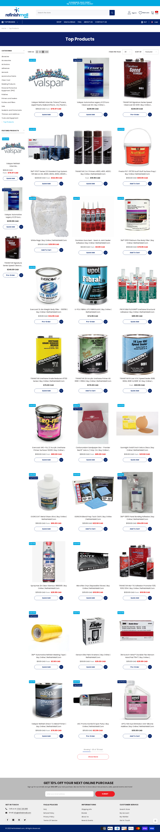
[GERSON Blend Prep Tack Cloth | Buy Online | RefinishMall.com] (93, 492)
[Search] (75, 12)
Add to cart (135, 184)
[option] (80, 3)
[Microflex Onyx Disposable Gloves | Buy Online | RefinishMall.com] (93, 561)
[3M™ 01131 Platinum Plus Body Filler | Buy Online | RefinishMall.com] (137, 216)
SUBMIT (105, 794)
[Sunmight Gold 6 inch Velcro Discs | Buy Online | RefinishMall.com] (137, 423)
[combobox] (72, 12)
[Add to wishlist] (21, 178)
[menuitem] (13, 56)
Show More (93, 757)
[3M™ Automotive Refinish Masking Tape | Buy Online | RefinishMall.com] (49, 630)
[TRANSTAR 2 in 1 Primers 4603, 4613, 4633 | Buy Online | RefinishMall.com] (93, 147)
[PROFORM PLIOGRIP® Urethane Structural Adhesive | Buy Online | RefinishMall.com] (137, 285)
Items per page (115, 52)
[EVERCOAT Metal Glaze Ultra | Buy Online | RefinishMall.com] (49, 492)
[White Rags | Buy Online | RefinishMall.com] (49, 216)
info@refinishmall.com (22, 813)
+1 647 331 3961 (22, 809)
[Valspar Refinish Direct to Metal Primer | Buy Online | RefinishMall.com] (49, 699)
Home (4, 28)
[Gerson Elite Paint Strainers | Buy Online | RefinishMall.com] (93, 630)
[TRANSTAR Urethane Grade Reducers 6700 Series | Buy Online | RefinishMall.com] (49, 354)
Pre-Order (10, 275)
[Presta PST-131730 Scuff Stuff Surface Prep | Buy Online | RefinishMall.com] (137, 147)
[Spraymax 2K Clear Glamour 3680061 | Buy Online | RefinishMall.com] (49, 561)
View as (31, 52)
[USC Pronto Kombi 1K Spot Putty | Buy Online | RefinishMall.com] (93, 699)
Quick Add (10, 178)
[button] (37, 51)
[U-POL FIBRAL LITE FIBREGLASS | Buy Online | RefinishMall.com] (93, 285)
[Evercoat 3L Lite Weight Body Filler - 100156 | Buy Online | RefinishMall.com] (49, 285)
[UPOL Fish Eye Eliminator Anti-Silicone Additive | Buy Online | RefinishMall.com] (137, 699)
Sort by (138, 52)
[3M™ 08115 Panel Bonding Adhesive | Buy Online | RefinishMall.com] (137, 492)
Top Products (14, 28)
